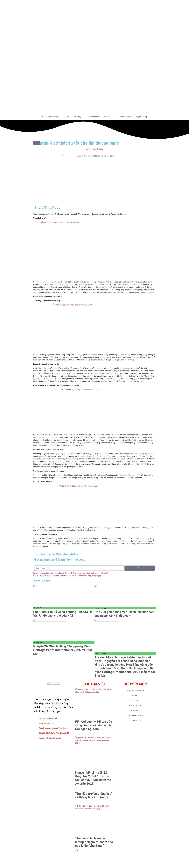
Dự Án (66, 117)
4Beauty (77, 117)
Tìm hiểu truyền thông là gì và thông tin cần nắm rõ (93, 795)
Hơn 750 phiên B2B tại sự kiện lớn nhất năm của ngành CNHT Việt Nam (124, 613)
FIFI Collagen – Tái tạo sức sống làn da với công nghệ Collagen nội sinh (93, 725)
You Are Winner (92, 117)
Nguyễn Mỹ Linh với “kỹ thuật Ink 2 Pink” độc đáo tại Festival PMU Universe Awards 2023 (93, 778)
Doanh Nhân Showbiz (51, 117)
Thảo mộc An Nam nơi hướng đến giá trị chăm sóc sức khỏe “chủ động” (94, 841)
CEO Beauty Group (123, 117)
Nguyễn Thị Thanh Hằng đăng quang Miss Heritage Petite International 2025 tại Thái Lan (62, 650)
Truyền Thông (141, 117)
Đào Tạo (106, 117)
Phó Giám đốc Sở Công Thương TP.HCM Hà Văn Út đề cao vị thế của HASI (63, 613)
